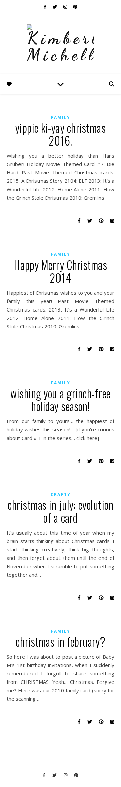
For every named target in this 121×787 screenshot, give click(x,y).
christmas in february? (61, 641)
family (60, 117)
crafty (61, 494)
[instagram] (65, 7)
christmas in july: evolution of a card (60, 511)
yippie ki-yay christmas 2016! (60, 134)
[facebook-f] (45, 7)
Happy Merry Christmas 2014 (60, 271)
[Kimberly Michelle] (60, 43)
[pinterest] (75, 7)
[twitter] (55, 7)
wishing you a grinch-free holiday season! (60, 399)
